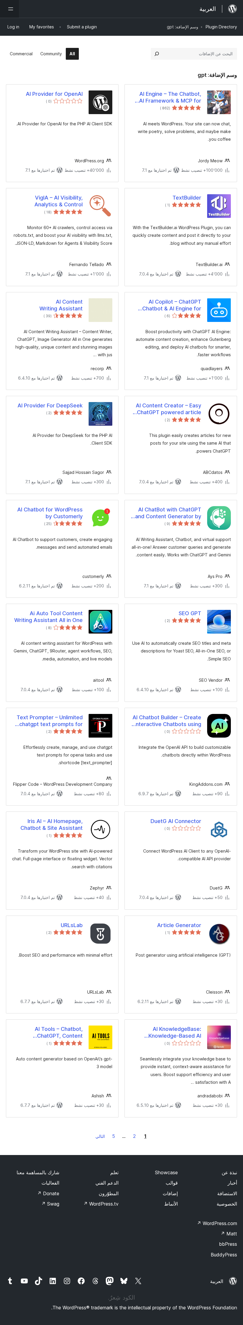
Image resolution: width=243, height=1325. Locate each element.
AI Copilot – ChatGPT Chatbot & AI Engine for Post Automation (171, 305)
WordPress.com (217, 1223)
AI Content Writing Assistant (61, 305)
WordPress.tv (101, 1204)
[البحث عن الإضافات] (157, 54)
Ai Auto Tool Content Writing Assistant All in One (48, 616)
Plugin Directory (221, 26)
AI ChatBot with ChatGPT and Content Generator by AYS (168, 513)
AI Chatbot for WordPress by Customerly (50, 512)
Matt (228, 1234)
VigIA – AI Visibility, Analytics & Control (58, 201)
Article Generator (179, 925)
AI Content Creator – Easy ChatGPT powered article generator (168, 409)
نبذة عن (229, 1172)
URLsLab (72, 925)
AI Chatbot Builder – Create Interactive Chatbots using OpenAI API (166, 721)
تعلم (114, 1172)
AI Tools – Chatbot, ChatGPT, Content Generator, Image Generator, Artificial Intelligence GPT (58, 1032)
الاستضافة (227, 1193)
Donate (48, 1193)
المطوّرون (109, 1193)
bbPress (228, 1244)
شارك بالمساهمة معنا (38, 1172)
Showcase (166, 1172)
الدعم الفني (107, 1183)
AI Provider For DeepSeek (50, 405)
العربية (216, 1281)
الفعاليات (50, 1183)
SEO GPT (190, 613)
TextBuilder (186, 198)
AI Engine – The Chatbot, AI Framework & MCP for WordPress (170, 97)
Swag (50, 1204)
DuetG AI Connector (176, 821)
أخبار (232, 1183)
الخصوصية (227, 1204)
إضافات (170, 1193)
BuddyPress (224, 1255)
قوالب (172, 1183)
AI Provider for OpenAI (54, 94)
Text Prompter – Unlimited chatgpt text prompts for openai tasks (50, 721)
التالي (100, 1136)
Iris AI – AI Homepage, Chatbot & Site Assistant (51, 824)
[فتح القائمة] (9, 9)
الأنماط (171, 1204)
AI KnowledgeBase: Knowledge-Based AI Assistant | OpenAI (174, 1032)
